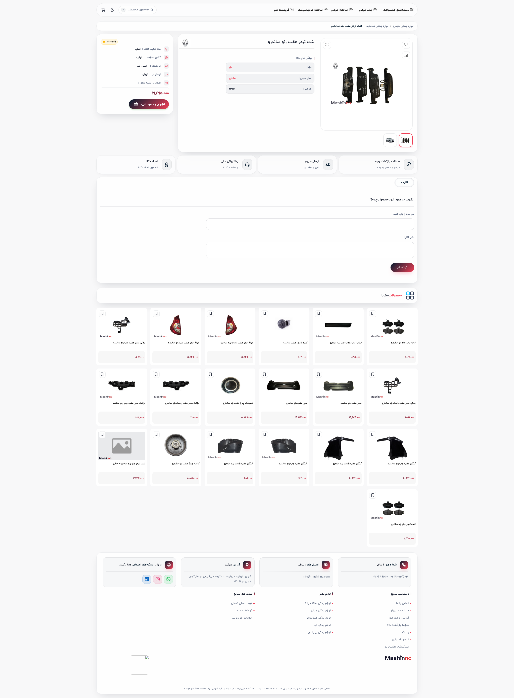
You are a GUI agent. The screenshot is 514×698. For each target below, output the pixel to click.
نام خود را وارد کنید (404, 214)
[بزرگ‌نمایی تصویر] (327, 45)
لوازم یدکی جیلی (321, 611)
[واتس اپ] (168, 579)
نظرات (404, 182)
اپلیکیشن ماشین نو (397, 647)
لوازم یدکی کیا (322, 625)
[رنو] (200, 43)
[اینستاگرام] (157, 579)
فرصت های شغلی (241, 603)
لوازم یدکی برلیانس (319, 632)
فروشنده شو (244, 611)
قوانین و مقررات (399, 618)
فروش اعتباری (400, 639)
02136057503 (399, 577)
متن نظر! (409, 237)
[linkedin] (146, 579)
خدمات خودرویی (242, 618)
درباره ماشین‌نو (400, 611)
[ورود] (112, 10)
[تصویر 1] (406, 140)
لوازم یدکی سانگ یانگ (317, 603)
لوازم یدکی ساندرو (377, 26)
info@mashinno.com (316, 577)
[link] (392, 336)
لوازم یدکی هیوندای (319, 618)
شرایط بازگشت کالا (398, 625)
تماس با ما (402, 603)
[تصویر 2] (390, 140)
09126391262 (380, 577)
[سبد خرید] (103, 10)
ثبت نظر (402, 267)
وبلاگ (405, 632)
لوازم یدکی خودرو (403, 26)
